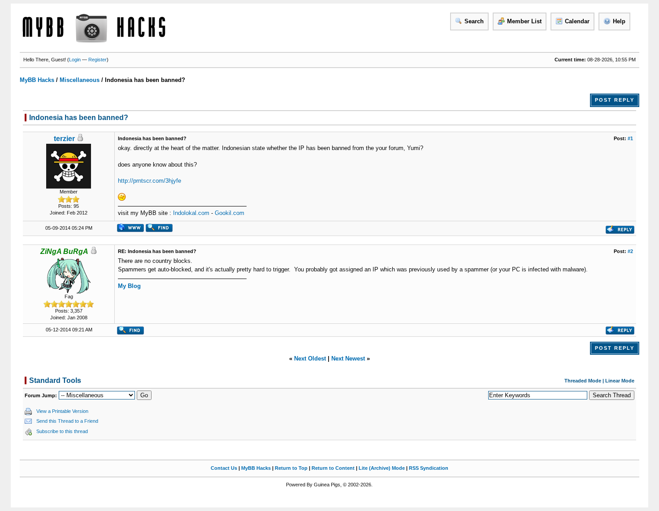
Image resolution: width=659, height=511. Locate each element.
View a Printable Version (62, 411)
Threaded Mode (582, 380)
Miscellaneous (80, 80)
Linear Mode (619, 380)
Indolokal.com (191, 213)
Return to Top (291, 468)
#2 (630, 251)
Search (474, 21)
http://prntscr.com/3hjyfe (149, 180)
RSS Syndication (428, 468)
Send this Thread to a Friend (67, 421)
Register (97, 59)
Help (619, 21)
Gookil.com (229, 213)
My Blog (129, 286)
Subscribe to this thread (62, 431)
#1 (630, 138)
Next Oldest (310, 358)
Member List (524, 21)
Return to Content (333, 468)
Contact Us (224, 468)
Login (75, 59)
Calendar (577, 21)
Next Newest (348, 358)
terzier (64, 138)
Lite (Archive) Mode (382, 468)
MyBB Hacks (37, 80)
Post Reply (614, 100)
